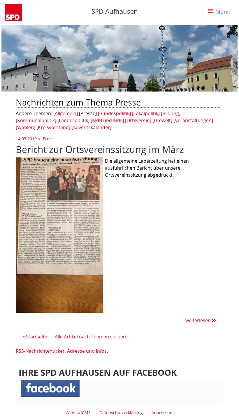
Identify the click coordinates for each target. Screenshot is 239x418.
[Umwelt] (162, 120)
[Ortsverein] (138, 120)
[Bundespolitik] (114, 113)
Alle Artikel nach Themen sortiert (91, 336)
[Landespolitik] (73, 120)
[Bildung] (170, 113)
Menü (223, 12)
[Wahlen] (25, 127)
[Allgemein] (65, 113)
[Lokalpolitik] (146, 113)
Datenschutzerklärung (121, 412)
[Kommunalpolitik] (36, 120)
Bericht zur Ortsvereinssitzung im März (100, 149)
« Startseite (34, 336)
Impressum (163, 412)
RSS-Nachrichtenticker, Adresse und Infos (61, 351)
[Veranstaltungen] (193, 120)
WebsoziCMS (78, 412)
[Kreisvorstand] (53, 127)
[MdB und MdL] (107, 120)
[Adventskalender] (91, 127)
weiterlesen (198, 320)
